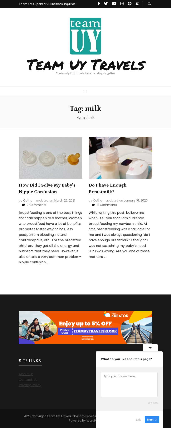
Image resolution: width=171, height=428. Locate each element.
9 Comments (36, 205)
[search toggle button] (149, 4)
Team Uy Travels (86, 64)
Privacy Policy (30, 385)
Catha (27, 200)
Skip (138, 419)
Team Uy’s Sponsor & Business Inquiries (47, 4)
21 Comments (107, 205)
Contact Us (28, 379)
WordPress (94, 420)
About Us (26, 374)
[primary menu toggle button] (86, 91)
